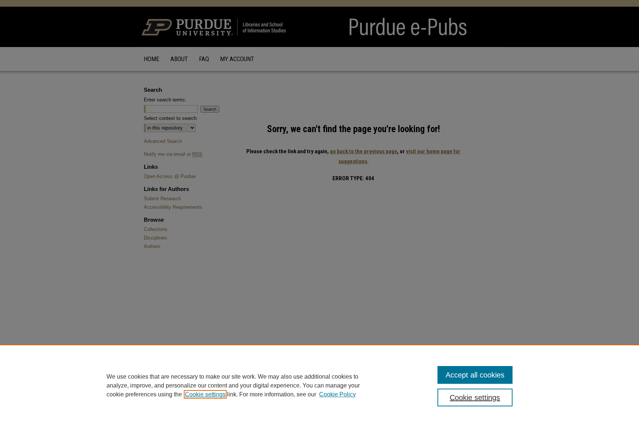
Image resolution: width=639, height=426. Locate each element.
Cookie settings (205, 394)
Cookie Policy (337, 394)
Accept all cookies (475, 375)
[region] (319, 385)
